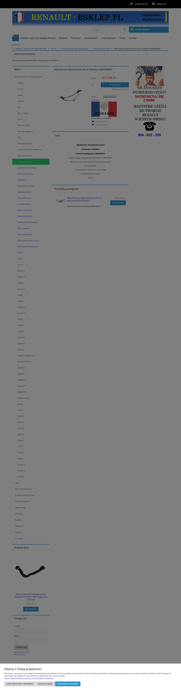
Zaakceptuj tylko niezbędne (19, 683)
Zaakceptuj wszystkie (67, 683)
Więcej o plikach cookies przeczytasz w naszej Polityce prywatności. (29, 678)
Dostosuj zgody (45, 683)
